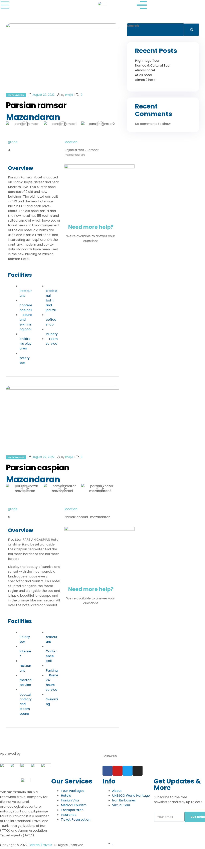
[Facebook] (107, 771)
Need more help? (91, 227)
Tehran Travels (40, 845)
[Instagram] (138, 771)
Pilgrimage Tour (147, 60)
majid (69, 95)
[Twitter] (128, 771)
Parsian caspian (37, 467)
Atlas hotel (143, 75)
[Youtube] (118, 771)
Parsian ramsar (36, 105)
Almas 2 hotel (145, 80)
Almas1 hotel (145, 70)
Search (133, 25)
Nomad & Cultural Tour (153, 65)
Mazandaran (16, 95)
